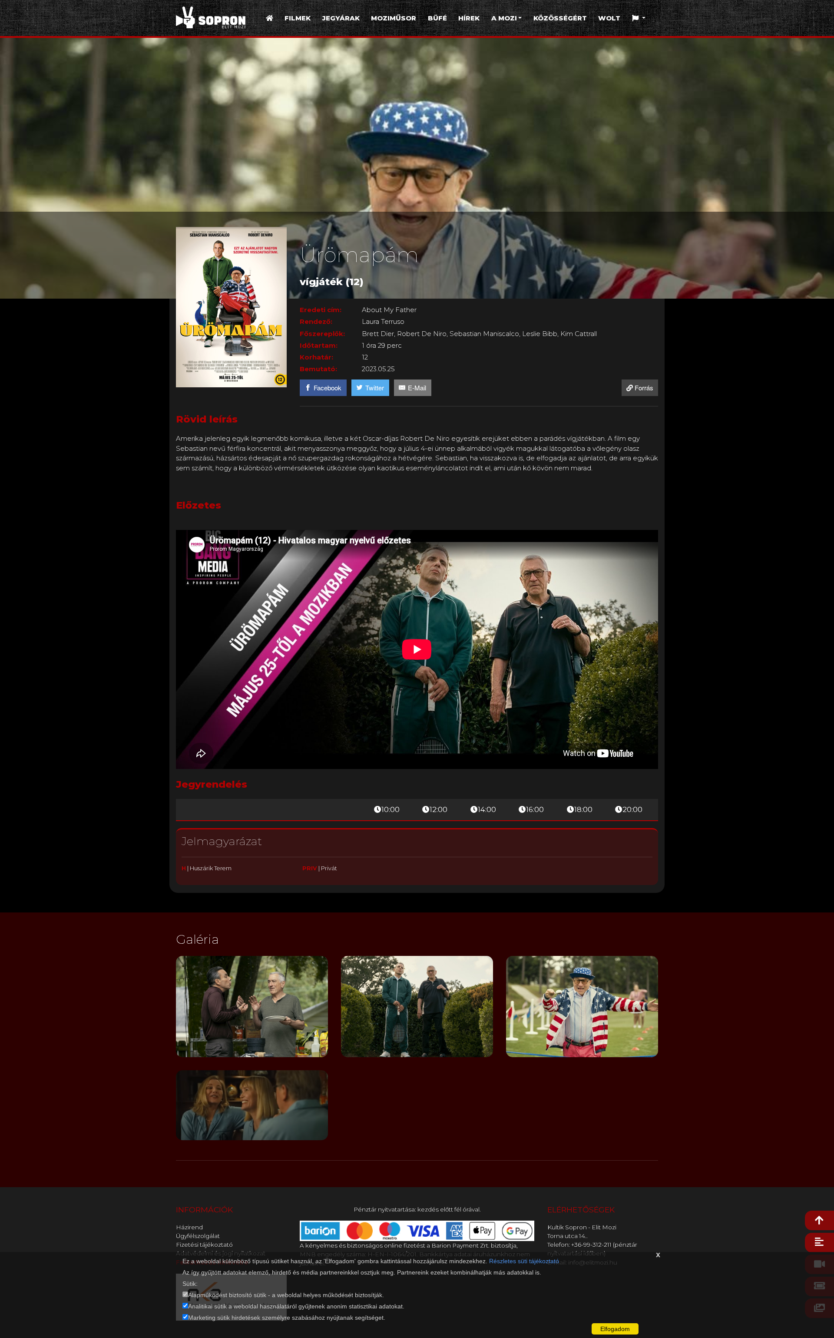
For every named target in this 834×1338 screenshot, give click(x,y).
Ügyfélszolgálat (198, 1235)
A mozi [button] (504, 18)
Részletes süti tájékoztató (524, 1261)
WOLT (609, 18)
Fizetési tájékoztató (204, 1244)
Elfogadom (615, 1328)
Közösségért (560, 18)
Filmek (298, 18)
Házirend (189, 1227)
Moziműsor (393, 18)
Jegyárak (341, 18)
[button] (638, 18)
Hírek (469, 18)
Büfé (437, 18)
